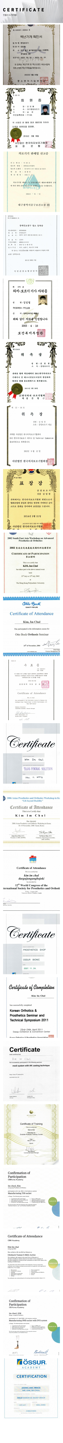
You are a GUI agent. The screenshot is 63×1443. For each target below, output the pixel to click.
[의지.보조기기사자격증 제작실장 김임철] (31, 309)
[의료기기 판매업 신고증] (31, 182)
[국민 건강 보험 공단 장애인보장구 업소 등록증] (31, 245)
